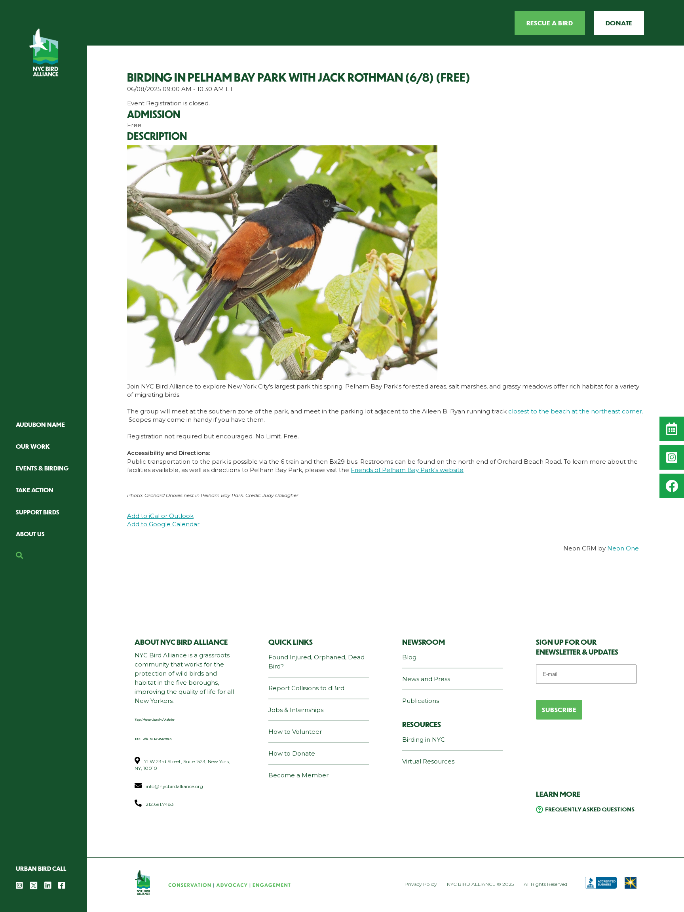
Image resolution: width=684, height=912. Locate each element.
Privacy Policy (421, 884)
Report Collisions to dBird (306, 688)
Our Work (33, 446)
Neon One (623, 548)
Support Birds (37, 512)
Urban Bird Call (41, 868)
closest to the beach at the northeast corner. (575, 411)
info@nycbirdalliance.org (174, 786)
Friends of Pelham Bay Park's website (407, 470)
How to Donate (291, 753)
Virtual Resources (428, 761)
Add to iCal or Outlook (160, 516)
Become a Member (298, 775)
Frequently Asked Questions (590, 809)
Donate (619, 23)
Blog (409, 657)
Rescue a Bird (549, 23)
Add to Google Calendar (163, 524)
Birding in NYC (423, 739)
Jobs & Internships (295, 710)
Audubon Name (40, 424)
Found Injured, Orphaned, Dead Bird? (316, 661)
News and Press (426, 679)
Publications (420, 700)
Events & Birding (42, 468)
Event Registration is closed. (168, 103)
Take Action (34, 489)
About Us (30, 533)
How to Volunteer (295, 731)
